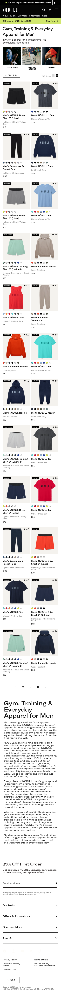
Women (22, 15)
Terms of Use (9, 970)
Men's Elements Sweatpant (39, 319)
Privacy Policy (10, 960)
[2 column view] (57, 76)
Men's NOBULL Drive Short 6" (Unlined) (42, 613)
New (5, 15)
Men (12, 15)
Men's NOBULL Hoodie (15, 412)
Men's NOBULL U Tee (42, 115)
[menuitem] (5, 15)
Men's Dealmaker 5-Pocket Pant (13, 167)
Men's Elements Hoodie (43, 266)
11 (38, 687)
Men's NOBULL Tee (41, 215)
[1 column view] (53, 76)
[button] (55, 3)
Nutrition (34, 15)
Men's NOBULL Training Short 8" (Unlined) (15, 664)
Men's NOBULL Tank (13, 317)
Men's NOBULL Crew (42, 166)
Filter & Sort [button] (13, 75)
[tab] (3, 111)
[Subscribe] (55, 883)
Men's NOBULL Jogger (43, 412)
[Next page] (45, 687)
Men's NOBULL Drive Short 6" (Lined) (14, 117)
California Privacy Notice (11, 965)
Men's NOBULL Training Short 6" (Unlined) (15, 268)
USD (15, 981)
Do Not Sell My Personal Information (44, 965)
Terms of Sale (41, 960)
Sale (44, 15)
